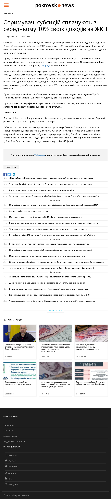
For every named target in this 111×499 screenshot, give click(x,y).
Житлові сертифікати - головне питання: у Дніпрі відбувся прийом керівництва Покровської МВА (53, 205)
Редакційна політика (14, 441)
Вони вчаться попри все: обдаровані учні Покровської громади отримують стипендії (48, 289)
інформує (45, 65)
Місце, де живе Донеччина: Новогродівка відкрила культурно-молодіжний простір (47, 256)
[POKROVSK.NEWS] (54, 4)
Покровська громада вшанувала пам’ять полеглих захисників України (41, 190)
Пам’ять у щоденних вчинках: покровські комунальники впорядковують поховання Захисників (53, 223)
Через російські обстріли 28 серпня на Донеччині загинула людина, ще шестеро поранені (50, 184)
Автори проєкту (11, 435)
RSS (10, 478)
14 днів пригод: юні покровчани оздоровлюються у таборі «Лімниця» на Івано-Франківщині (51, 268)
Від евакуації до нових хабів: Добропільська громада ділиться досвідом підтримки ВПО (49, 295)
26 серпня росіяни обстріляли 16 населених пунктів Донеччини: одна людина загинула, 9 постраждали (56, 262)
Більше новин (55, 310)
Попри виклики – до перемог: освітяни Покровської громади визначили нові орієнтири (49, 244)
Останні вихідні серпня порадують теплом (29, 211)
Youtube (12, 473)
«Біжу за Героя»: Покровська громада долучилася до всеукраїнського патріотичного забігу (51, 178)
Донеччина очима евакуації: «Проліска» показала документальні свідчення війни (47, 283)
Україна (8, 13)
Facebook (12, 455)
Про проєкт (9, 424)
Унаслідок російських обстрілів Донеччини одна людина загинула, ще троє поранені (48, 229)
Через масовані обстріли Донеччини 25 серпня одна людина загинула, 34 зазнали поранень (52, 301)
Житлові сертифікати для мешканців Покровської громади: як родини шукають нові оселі (50, 250)
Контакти (8, 430)
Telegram (39, 155)
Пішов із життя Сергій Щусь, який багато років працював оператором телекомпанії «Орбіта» (52, 235)
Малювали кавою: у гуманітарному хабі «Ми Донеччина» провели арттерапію (45, 217)
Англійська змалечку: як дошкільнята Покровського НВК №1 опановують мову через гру (50, 277)
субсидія (11, 167)
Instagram (13, 466)
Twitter (11, 460)
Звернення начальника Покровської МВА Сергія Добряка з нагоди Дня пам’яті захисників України (54, 196)
